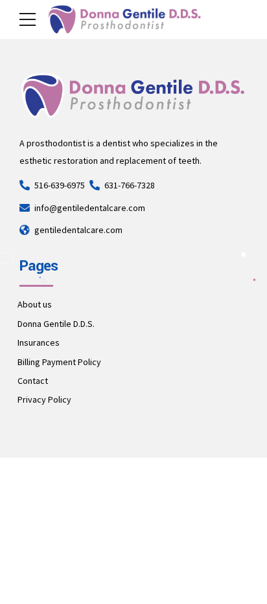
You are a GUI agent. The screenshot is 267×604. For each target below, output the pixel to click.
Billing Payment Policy (59, 362)
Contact (32, 380)
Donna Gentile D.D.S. (56, 324)
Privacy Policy (44, 399)
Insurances (38, 342)
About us (34, 304)
